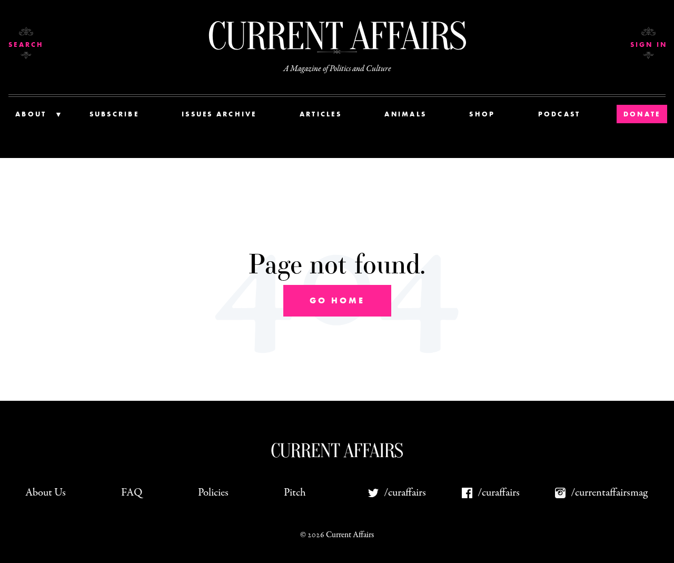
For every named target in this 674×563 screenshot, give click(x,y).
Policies (213, 492)
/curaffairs (405, 492)
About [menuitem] (30, 114)
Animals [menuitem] (405, 114)
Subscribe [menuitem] (114, 114)
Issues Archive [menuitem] (219, 114)
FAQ (131, 492)
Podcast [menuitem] (559, 114)
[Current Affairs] (337, 35)
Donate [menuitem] (642, 114)
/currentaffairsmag (609, 492)
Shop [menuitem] (482, 114)
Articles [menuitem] (321, 114)
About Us (45, 492)
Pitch (295, 492)
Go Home (337, 300)
